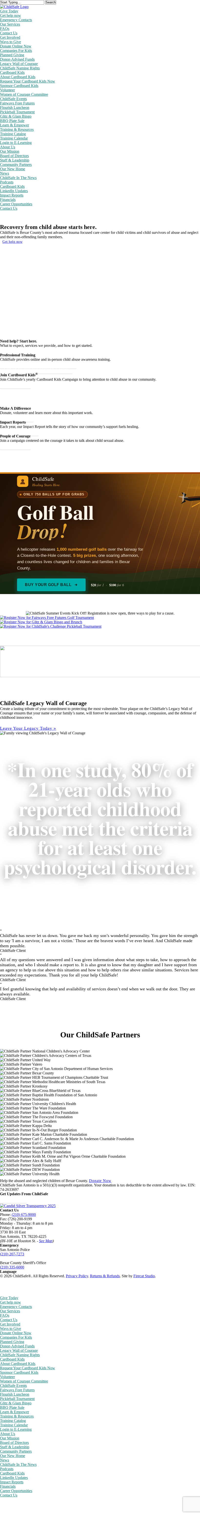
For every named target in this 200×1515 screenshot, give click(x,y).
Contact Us (8, 1320)
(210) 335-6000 (12, 1267)
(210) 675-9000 (24, 1214)
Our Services (10, 1311)
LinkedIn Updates (14, 1478)
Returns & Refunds (105, 1276)
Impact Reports (11, 1482)
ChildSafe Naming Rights (20, 1355)
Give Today (9, 1298)
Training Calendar (14, 1425)
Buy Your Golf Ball (48, 585)
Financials (8, 1486)
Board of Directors (14, 1442)
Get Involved (10, 1324)
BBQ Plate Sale (12, 1407)
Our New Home (12, 1456)
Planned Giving (12, 1342)
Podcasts (6, 1469)
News (4, 1460)
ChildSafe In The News (18, 1464)
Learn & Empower (14, 1412)
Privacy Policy (77, 1276)
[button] (28, 728)
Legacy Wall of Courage (19, 1350)
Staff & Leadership (14, 1447)
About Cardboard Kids (17, 1364)
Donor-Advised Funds (17, 1346)
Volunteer (7, 1377)
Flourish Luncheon (14, 1394)
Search (51, 2)
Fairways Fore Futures (17, 1390)
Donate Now (100, 1181)
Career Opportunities (16, 1491)
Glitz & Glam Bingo (15, 1403)
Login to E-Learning (16, 1429)
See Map (45, 1241)
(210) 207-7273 (12, 1254)
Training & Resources (17, 1416)
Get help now (12, 242)
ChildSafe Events (13, 1385)
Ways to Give (10, 1328)
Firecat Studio (144, 1276)
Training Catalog (13, 1421)
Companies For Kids (16, 1337)
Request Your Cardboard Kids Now (27, 1368)
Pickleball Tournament (17, 1399)
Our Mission (9, 1438)
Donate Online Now (15, 1333)
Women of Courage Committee (24, 1381)
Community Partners (16, 1451)
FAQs (4, 1315)
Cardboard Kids (12, 1359)
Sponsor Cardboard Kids (19, 1372)
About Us (7, 1434)
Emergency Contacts (16, 1307)
